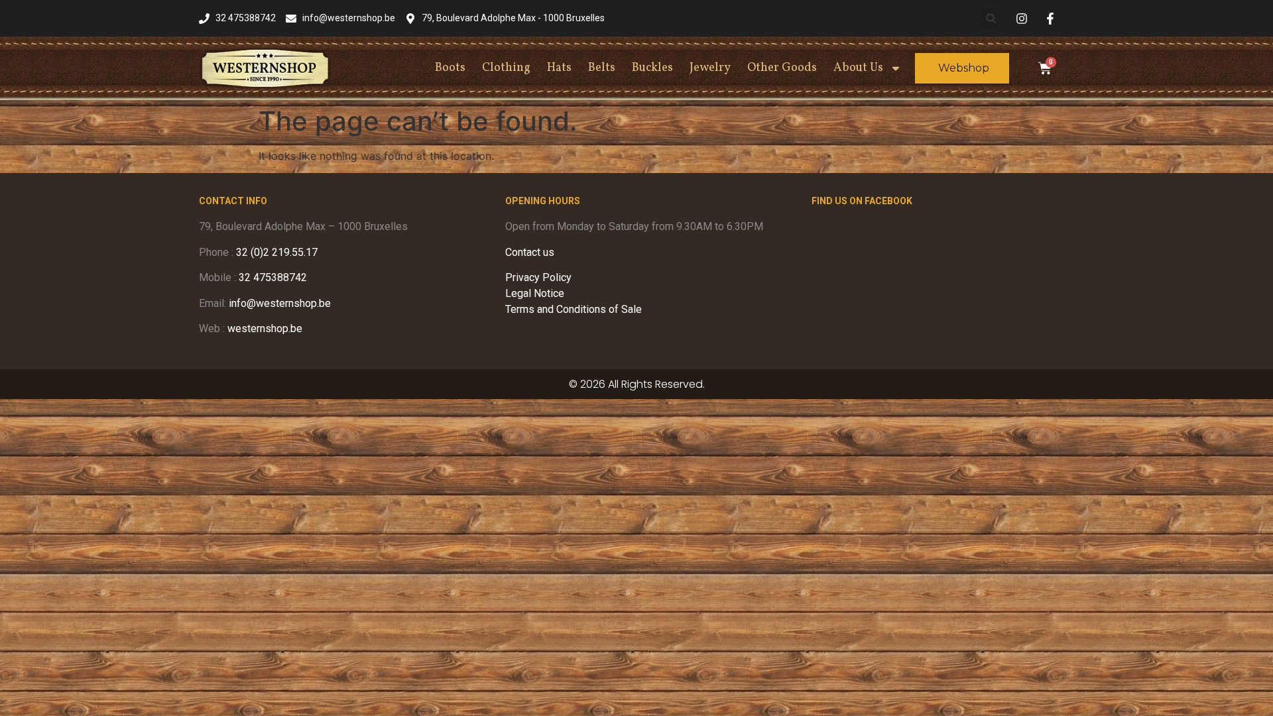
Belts (601, 68)
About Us (858, 68)
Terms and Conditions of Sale (573, 309)
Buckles (652, 68)
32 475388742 (273, 277)
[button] (991, 18)
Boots (450, 68)
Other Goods (782, 68)
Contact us (529, 252)
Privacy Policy (538, 277)
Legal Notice (534, 293)
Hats (559, 68)
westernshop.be (264, 328)
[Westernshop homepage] (265, 68)
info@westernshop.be (280, 303)
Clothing (506, 68)
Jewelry (710, 68)
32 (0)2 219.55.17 (277, 252)
